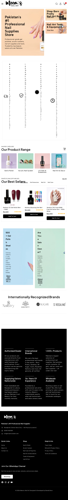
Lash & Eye (26, 459)
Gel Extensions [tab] (34, 182)
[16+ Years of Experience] (53, 100)
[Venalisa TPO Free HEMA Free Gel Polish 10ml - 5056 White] (56, 196)
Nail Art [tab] (43, 182)
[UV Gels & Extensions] (42, 161)
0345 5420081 (8, 430)
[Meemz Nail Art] (14, 4)
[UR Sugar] (42, 304)
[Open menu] (2, 4)
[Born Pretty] (25, 304)
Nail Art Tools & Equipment (55, 25)
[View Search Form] (57, 4)
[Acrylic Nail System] (25, 161)
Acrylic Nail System (25, 171)
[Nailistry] (8, 304)
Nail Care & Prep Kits (29, 451)
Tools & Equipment (28, 456)
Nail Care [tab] (50, 182)
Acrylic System (27, 448)
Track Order (48, 445)
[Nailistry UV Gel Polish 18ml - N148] (12, 196)
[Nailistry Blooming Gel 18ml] (34, 196)
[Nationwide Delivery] (6, 96)
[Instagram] (6, 482)
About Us (4, 448)
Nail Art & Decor (59, 171)
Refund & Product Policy (52, 448)
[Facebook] (2, 482)
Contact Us (4, 451)
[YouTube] (12, 482)
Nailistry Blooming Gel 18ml (33, 207)
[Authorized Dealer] (37, 92)
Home (3, 445)
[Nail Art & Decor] (59, 161)
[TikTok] (8, 482)
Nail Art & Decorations (29, 453)
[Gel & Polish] (9, 161)
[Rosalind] (59, 304)
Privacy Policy (49, 451)
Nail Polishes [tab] (24, 182)
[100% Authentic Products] (21, 96)
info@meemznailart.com (11, 433)
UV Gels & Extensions (42, 171)
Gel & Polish (9, 171)
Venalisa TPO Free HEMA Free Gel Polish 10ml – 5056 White (55, 209)
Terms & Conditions (51, 453)
